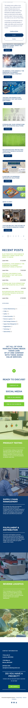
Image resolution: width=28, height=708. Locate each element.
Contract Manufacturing (10, 308)
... (21, 236)
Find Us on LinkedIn (14, 397)
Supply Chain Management (10, 324)
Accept (14, 35)
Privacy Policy (19, 697)
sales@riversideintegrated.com (11, 668)
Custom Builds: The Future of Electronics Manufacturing (14, 226)
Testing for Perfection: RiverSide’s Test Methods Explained (12, 99)
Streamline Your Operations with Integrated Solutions (14, 125)
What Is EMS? (7, 202)
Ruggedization (7, 326)
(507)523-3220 (6, 665)
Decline (14, 39)
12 (23, 236)
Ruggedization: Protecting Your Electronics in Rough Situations (13, 151)
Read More (7, 50)
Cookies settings (14, 31)
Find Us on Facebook (14, 404)
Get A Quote (14, 686)
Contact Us (14, 385)
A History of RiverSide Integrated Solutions (11, 177)
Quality (6, 314)
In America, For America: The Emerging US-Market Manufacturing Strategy (13, 72)
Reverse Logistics (9, 319)
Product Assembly (9, 316)
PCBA (6, 311)
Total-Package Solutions (10, 321)
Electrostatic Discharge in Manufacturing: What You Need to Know (13, 45)
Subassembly (7, 331)
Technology (7, 329)
